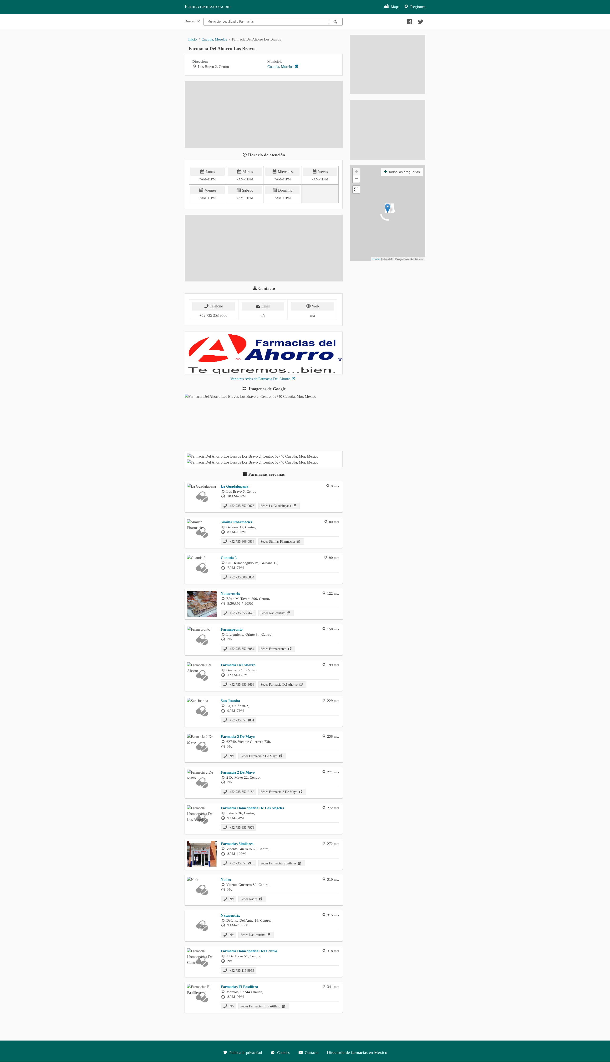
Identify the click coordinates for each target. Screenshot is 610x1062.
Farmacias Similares (237, 844)
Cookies (283, 1053)
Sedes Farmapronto (273, 649)
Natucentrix (230, 594)
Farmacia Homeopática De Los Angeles (252, 808)
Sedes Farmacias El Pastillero (260, 1006)
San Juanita (230, 701)
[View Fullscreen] (356, 189)
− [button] (356, 179)
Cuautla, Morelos (214, 39)
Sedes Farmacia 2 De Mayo (259, 756)
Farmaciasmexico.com (208, 6)
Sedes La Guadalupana (276, 506)
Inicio (192, 39)
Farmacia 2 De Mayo (238, 737)
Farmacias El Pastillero (239, 987)
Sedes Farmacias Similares (278, 863)
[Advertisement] (264, 114)
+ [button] (356, 172)
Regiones (417, 7)
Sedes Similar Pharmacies (278, 541)
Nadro (226, 880)
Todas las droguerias (404, 172)
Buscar (190, 21)
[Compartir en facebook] (409, 20)
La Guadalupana (234, 486)
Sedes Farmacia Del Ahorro (279, 684)
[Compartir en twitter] (420, 20)
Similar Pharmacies (236, 522)
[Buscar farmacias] (335, 21)
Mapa (395, 7)
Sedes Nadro (249, 899)
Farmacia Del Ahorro (238, 665)
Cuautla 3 (229, 558)
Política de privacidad (245, 1053)
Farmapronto (232, 629)
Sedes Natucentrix (273, 613)
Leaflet (376, 259)
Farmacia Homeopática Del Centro (249, 951)
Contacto (311, 1053)
